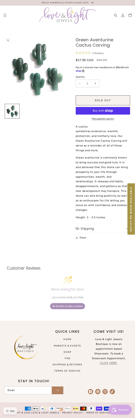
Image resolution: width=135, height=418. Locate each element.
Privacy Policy (72, 412)
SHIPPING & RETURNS (67, 364)
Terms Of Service (98, 412)
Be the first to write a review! (67, 306)
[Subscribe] (57, 390)
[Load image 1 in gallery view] (12, 111)
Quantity (80, 77)
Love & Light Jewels (45, 412)
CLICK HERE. (109, 363)
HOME (67, 339)
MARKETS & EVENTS (67, 345)
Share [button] (83, 237)
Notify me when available (131, 209)
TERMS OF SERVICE (67, 370)
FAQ (67, 358)
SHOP (67, 352)
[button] (5, 15)
